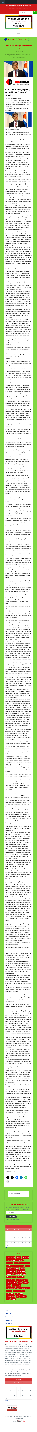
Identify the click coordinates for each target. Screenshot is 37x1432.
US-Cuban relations (12, 1282)
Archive (25, 8)
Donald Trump (21, 1271)
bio (27, 1279)
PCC (18, 1296)
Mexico (26, 1282)
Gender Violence (25, 1288)
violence (9, 1268)
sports (13, 1299)
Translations (26, 51)
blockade (9, 54)
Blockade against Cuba (16, 54)
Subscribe (11, 1216)
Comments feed (9, 1317)
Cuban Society (11, 1257)
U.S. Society (10, 1293)
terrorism (9, 1291)
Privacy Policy (8, 1323)
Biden (8, 1299)
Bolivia (9, 1277)
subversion (16, 1291)
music (19, 1285)
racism (14, 1277)
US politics (10, 1263)
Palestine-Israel (11, 1288)
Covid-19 (21, 1260)
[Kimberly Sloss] (21, 1421)
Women (19, 1257)
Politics (17, 57)
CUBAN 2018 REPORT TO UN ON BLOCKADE (18, 5)
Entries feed (8, 1313)
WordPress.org (8, 1320)
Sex (18, 1288)
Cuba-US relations (12, 1260)
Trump (23, 1291)
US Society (26, 1257)
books (20, 1282)
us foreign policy (11, 1271)
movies (28, 1266)
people (16, 1263)
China (24, 1274)
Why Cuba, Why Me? (15, 8)
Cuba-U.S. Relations (17, 55)
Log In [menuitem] (2, 2)
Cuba (12, 55)
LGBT (21, 1263)
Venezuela (16, 1268)
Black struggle (20, 1279)
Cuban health (19, 1293)
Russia (9, 1285)
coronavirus (10, 1274)
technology (18, 1274)
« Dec (6, 1247)
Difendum (24, 55)
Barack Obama (11, 1296)
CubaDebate (20, 51)
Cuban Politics (11, 1279)
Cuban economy (19, 1266)
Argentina (23, 1296)
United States (22, 57)
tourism (23, 1268)
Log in (6, 1310)
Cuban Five (21, 1277)
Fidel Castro (10, 1266)
